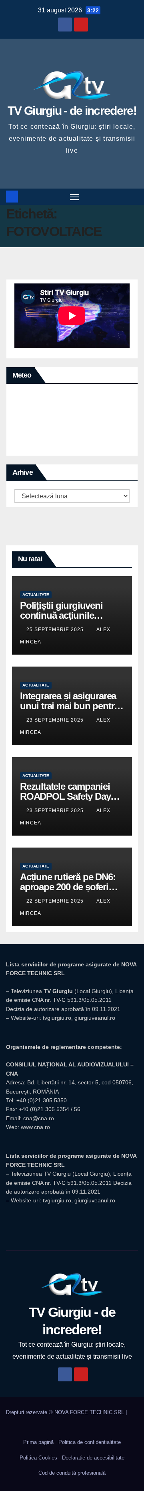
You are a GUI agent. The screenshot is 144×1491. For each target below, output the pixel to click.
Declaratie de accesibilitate (93, 1458)
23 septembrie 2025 (55, 720)
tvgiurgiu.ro (57, 1018)
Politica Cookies (38, 1458)
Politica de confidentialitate (89, 1442)
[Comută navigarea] (74, 197)
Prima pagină (38, 1442)
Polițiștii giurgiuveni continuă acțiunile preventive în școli (61, 615)
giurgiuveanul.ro (94, 1018)
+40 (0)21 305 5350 (41, 1100)
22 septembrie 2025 (55, 901)
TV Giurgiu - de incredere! (72, 110)
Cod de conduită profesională (72, 1473)
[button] (133, 196)
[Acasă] (12, 197)
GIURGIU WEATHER (72, 422)
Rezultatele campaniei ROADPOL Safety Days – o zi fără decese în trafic (71, 796)
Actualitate (35, 594)
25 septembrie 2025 (55, 629)
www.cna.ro (35, 1127)
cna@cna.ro (38, 1118)
